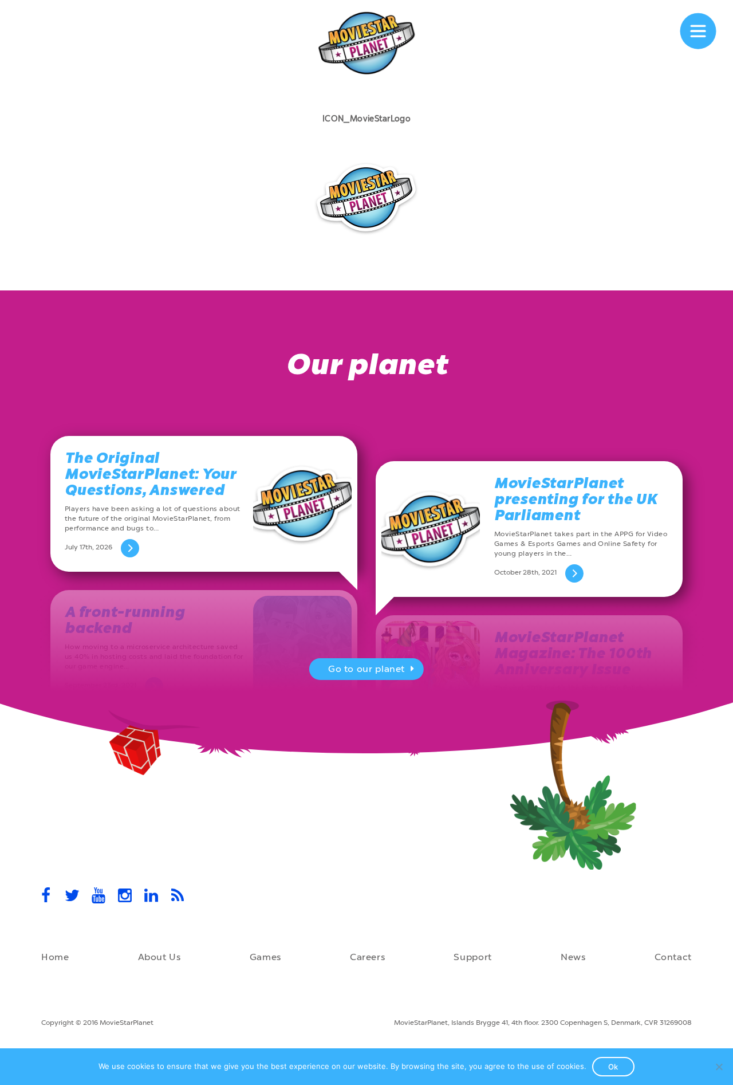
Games (265, 957)
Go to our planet (366, 668)
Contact (673, 957)
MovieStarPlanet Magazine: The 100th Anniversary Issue (573, 653)
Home (55, 957)
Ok (613, 1066)
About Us (159, 957)
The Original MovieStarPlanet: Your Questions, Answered (151, 474)
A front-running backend (124, 620)
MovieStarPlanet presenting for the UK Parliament (575, 499)
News (573, 957)
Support (472, 957)
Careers (367, 957)
